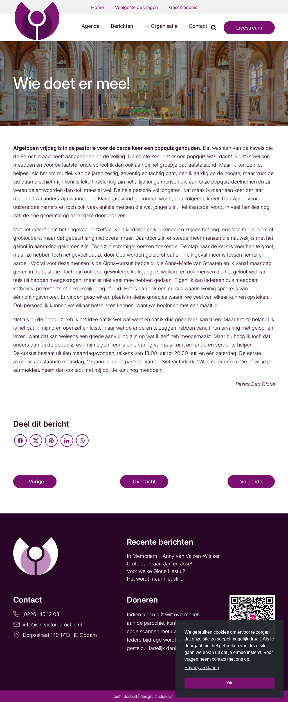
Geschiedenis (183, 7)
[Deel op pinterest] (51, 440)
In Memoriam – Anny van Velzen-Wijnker (174, 556)
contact (219, 659)
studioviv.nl (164, 696)
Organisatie (164, 26)
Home (97, 7)
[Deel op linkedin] (66, 440)
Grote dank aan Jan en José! (160, 564)
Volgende (251, 481)
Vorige (36, 481)
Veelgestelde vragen (136, 7)
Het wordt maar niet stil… (156, 579)
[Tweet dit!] (36, 440)
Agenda (91, 26)
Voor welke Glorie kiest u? (156, 571)
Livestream (249, 28)
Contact (198, 26)
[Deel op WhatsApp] (82, 440)
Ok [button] (229, 683)
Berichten (122, 26)
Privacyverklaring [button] (201, 667)
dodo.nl (130, 696)
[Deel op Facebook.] (20, 440)
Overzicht (144, 481)
